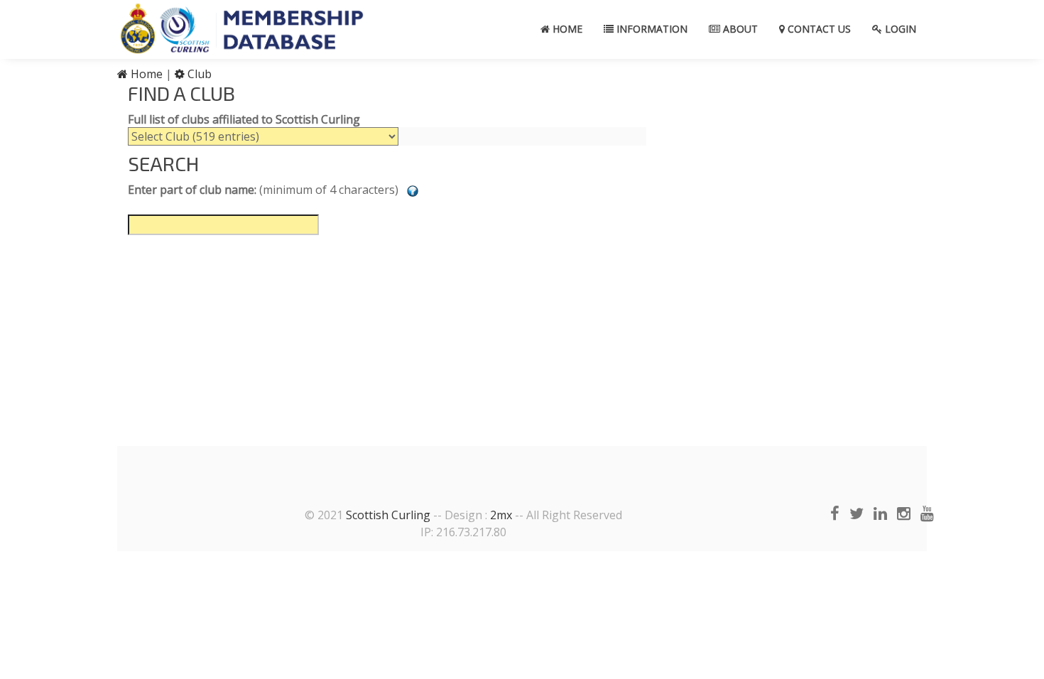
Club (198, 74)
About (739, 29)
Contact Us (818, 29)
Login (899, 29)
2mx (501, 515)
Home (566, 29)
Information (650, 29)
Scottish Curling (388, 515)
